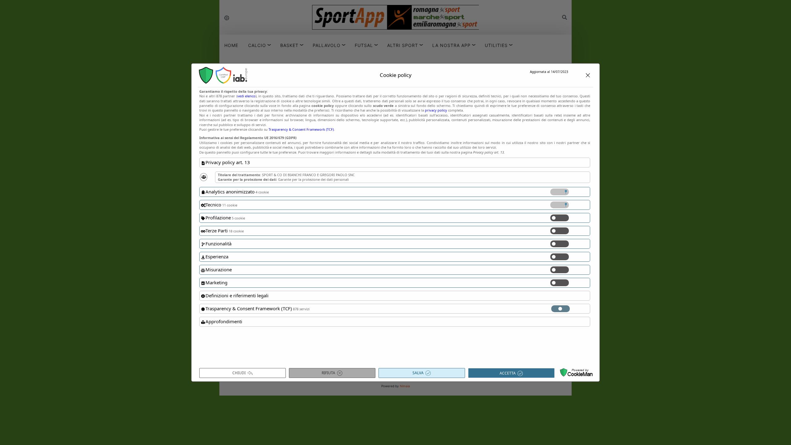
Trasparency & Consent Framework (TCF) (301, 129)
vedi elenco (246, 96)
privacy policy (436, 110)
